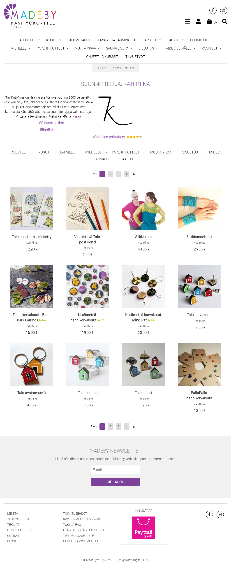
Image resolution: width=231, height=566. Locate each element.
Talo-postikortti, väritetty (31, 236)
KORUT (51, 40)
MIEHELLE (19, 48)
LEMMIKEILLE (201, 40)
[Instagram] (223, 10)
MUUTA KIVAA (85, 48)
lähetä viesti (49, 129)
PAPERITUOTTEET (51, 48)
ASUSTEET (28, 40)
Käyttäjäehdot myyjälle (83, 519)
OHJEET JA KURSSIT (102, 56)
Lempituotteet (19, 530)
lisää (77, 116)
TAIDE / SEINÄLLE (178, 48)
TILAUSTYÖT (135, 56)
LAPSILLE (150, 40)
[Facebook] (213, 10)
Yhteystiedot (18, 519)
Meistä (12, 513)
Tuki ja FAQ (72, 524)
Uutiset (13, 535)
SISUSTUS (146, 48)
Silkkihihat (143, 236)
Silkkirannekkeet (199, 236)
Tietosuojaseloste (78, 535)
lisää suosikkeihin (50, 122)
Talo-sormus (87, 392)
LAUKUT (173, 40)
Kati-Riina (136, 83)
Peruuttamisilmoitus (80, 541)
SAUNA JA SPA (117, 48)
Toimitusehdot (75, 513)
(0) (214, 22)
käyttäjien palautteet (108, 136)
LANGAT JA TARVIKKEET (117, 40)
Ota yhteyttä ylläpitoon (83, 530)
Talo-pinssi (143, 392)
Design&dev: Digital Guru (132, 560)
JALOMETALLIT (79, 40)
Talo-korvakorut (199, 314)
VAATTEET (209, 48)
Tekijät (13, 524)
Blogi (11, 541)
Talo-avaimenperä (31, 392)
